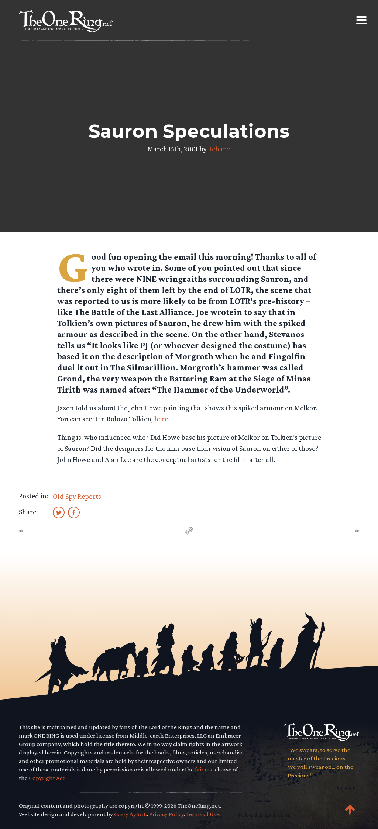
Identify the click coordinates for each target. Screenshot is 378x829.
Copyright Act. (47, 777)
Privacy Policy (166, 814)
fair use (204, 769)
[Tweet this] (59, 512)
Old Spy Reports (77, 496)
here (161, 419)
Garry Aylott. (130, 814)
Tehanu (219, 149)
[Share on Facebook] (74, 512)
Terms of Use (202, 814)
